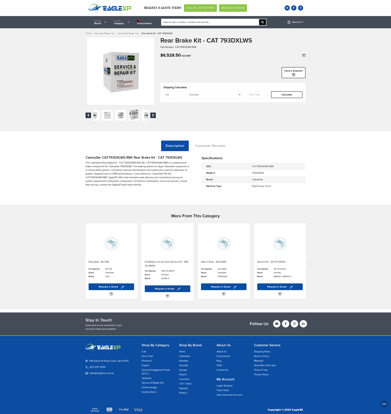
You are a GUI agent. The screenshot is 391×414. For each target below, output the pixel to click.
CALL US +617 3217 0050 (200, 7)
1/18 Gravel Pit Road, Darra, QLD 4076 (109, 360)
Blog (219, 360)
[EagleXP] (110, 7)
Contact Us (222, 369)
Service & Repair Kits (153, 382)
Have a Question (293, 70)
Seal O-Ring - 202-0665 (213, 261)
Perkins (183, 392)
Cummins (184, 379)
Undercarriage (149, 387)
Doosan (183, 369)
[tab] (175, 146)
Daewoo (183, 388)
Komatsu (183, 360)
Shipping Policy (262, 351)
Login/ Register (225, 385)
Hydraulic (147, 378)
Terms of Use (261, 369)
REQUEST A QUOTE (233, 7)
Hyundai (183, 365)
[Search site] (262, 22)
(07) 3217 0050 (98, 367)
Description (175, 146)
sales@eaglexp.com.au (102, 373)
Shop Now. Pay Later (265, 365)
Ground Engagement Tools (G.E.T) (156, 371)
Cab (144, 351)
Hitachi (183, 374)
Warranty (258, 360)
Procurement (223, 356)
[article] (111, 264)
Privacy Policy (261, 374)
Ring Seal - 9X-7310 (99, 261)
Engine (145, 365)
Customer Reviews (210, 146)
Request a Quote (109, 286)
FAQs (219, 365)
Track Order (223, 390)
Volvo (182, 351)
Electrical (147, 360)
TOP (384, 404)
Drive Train (147, 356)
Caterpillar (184, 356)
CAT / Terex (185, 383)
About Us (297, 22)
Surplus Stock (149, 392)
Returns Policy (261, 356)
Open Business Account (229, 394)
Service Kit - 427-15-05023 (271, 261)
